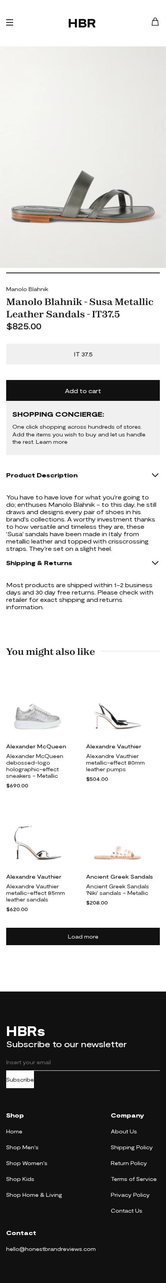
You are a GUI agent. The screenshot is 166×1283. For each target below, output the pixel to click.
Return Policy (129, 1163)
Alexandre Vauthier (113, 746)
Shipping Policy (132, 1147)
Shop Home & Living (34, 1194)
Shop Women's (26, 1163)
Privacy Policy (130, 1194)
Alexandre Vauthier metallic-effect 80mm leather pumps (115, 762)
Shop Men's (22, 1147)
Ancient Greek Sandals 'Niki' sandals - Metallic (117, 889)
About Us (124, 1131)
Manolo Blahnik (27, 289)
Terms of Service (134, 1179)
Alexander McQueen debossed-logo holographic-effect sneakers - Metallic (34, 766)
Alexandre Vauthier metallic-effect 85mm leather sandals (35, 893)
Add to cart (83, 390)
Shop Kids (20, 1179)
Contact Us (126, 1210)
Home (14, 1131)
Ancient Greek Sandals (119, 876)
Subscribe (20, 1079)
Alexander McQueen (36, 746)
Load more (83, 936)
